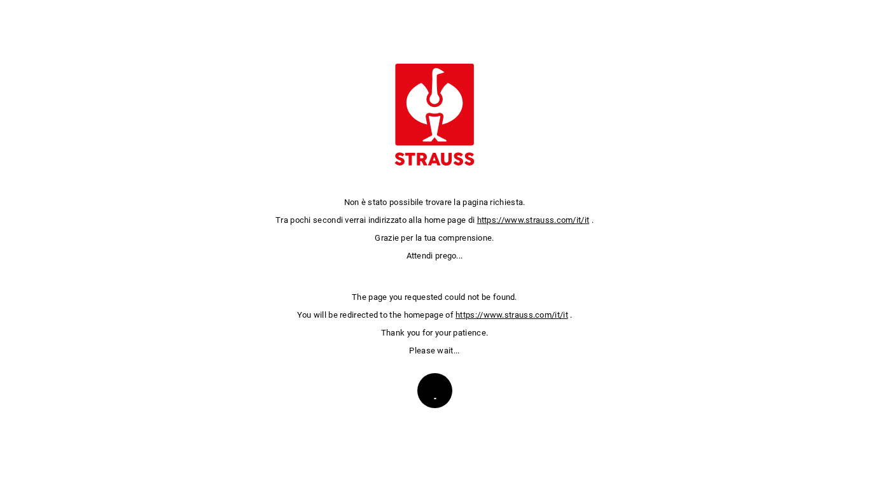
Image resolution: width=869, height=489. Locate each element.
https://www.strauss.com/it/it (533, 220)
